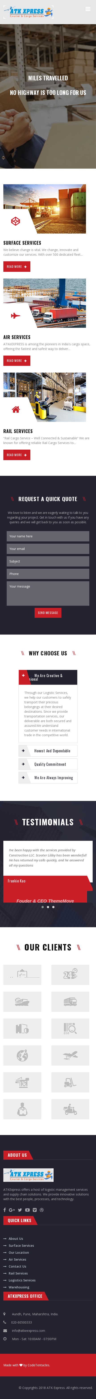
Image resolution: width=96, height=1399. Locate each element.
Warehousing (19, 1287)
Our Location (19, 1252)
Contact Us (17, 1266)
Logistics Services (22, 1280)
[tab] (48, 677)
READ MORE (14, 266)
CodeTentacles (38, 1365)
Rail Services (18, 1273)
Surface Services (21, 1245)
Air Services (17, 1259)
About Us (16, 1238)
